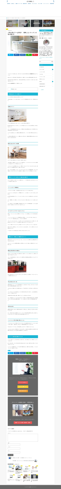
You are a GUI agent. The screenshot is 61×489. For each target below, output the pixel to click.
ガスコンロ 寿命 (40, 3)
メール (9, 446)
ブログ (7, 29)
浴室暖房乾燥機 (52, 3)
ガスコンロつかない (34, 3)
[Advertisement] (30, 11)
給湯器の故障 (42, 86)
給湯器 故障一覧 (25, 3)
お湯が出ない (13, 3)
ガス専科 (42, 89)
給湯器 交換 (8, 3)
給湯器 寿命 (29, 3)
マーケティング (42, 76)
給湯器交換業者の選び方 (23, 390)
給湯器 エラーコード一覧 (19, 3)
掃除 (40, 81)
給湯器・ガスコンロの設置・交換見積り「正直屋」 (23, 422)
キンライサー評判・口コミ (23, 386)
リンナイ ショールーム (46, 3)
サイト (9, 450)
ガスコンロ (41, 69)
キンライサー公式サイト (23, 382)
